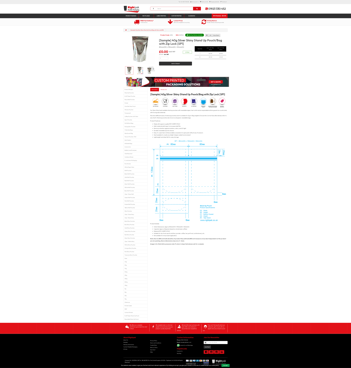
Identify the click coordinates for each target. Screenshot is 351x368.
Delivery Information (128, 344)
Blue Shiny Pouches (129, 224)
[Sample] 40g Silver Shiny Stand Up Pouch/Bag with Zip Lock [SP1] (147, 30)
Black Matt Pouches (129, 174)
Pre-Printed (128, 163)
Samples (125, 342)
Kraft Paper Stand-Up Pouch (132, 315)
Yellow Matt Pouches (130, 207)
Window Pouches (129, 109)
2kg (126, 295)
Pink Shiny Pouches (129, 251)
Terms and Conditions (155, 343)
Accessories (128, 147)
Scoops (126, 103)
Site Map (179, 353)
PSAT (126, 309)
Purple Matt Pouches (130, 204)
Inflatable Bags (128, 143)
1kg (125, 288)
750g (126, 285)
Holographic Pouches (130, 126)
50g (126, 265)
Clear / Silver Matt (129, 194)
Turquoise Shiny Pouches (131, 255)
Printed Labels (128, 305)
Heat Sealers (128, 140)
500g (126, 282)
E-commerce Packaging (131, 160)
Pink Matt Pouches (129, 201)
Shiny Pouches (128, 211)
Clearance (191, 16)
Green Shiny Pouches (130, 231)
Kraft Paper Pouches (130, 96)
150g (126, 275)
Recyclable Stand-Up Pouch (132, 319)
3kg (126, 299)
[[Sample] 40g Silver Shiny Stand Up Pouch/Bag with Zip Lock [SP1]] (140, 49)
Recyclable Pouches (130, 99)
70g (126, 268)
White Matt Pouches (130, 187)
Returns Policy (153, 347)
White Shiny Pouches (130, 245)
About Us (125, 340)
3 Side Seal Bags (129, 130)
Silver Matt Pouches (129, 184)
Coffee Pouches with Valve (131, 116)
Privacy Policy (153, 340)
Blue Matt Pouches (129, 190)
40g (126, 261)
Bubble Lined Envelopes (131, 150)
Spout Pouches (128, 120)
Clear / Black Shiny (129, 218)
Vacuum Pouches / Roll (130, 136)
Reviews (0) (164, 89)
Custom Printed (176, 16)
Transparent (128, 113)
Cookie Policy (153, 345)
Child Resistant (128, 153)
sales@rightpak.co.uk (184, 342)
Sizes (126, 258)
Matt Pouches (128, 170)
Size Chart (152, 349)
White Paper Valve (129, 167)
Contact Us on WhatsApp (186, 345)
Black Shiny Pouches (130, 221)
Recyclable (146, 16)
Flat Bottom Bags (129, 123)
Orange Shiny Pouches (130, 248)
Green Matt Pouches (130, 197)
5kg (125, 292)
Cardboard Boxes (129, 157)
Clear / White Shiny (129, 241)
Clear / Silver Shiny (129, 214)
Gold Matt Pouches (129, 177)
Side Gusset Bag (129, 133)
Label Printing (161, 16)
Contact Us (180, 351)
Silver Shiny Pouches (130, 238)
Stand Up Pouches (129, 93)
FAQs (151, 352)
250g (126, 278)
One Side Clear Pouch (130, 106)
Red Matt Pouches (129, 180)
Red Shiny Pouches (129, 234)
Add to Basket (175, 63)
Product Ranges (131, 16)
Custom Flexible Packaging (130, 347)
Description (155, 89)
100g (126, 272)
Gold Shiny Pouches (129, 228)
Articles (125, 349)
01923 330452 (182, 340)
